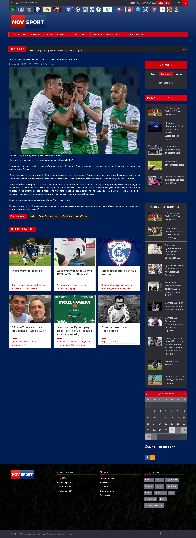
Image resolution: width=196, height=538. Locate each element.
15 (184, 417)
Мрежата (129, 34)
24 (154, 430)
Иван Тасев (81, 216)
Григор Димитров (153, 505)
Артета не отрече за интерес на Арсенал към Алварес (174, 270)
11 (160, 417)
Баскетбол (48, 34)
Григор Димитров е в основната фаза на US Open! (58, 49)
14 (177, 417)
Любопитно (97, 34)
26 (166, 430)
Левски (148, 480)
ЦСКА (31, 216)
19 (166, 424)
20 (171, 424)
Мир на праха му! (109, 341)
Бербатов (171, 486)
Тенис (25, 34)
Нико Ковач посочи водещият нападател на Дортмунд (174, 233)
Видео (119, 34)
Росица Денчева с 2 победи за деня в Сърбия (174, 379)
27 (171, 430)
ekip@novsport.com (28, 3)
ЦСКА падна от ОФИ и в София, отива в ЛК (173, 111)
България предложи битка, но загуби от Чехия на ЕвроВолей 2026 (174, 251)
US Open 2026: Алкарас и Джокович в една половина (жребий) (174, 324)
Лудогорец (172, 480)
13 (171, 417)
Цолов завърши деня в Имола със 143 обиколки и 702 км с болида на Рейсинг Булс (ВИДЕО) (174, 346)
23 (148, 430)
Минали (179, 74)
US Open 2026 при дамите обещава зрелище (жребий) (174, 305)
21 (177, 424)
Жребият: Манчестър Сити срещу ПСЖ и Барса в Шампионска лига (174, 131)
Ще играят (166, 74)
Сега (153, 74)
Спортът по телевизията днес (174, 163)
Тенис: (31, 49)
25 (160, 430)
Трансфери (150, 499)
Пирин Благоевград (48, 216)
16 (148, 424)
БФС (172, 492)
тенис (148, 492)
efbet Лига (67, 216)
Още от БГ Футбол (22, 229)
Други (108, 35)
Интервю (73, 34)
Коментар (84, 34)
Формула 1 (61, 34)
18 (160, 424)
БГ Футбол (48, 64)
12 (166, 417)
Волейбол (35, 34)
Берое (160, 486)
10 (154, 417)
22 (184, 424)
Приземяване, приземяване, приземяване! (172, 149)
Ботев (163, 499)
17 (154, 424)
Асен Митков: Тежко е (172, 363)
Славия (148, 486)
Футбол (13, 35)
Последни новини (163, 207)
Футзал (139, 34)
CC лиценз (67, 534)
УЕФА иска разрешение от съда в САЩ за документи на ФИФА (173, 288)
